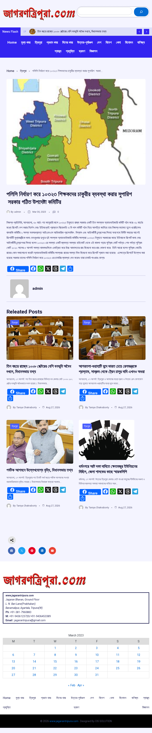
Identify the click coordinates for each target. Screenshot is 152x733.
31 (97, 675)
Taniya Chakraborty (26, 407)
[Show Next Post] (146, 31)
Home (10, 71)
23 (76, 668)
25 (117, 668)
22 (55, 668)
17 (97, 661)
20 (13, 668)
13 (13, 661)
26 (138, 668)
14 (34, 661)
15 (55, 661)
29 (55, 675)
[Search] (141, 11)
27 (13, 675)
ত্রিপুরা (23, 71)
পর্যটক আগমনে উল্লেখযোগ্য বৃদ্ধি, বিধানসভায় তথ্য (39, 470)
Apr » (80, 685)
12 (138, 655)
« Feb (71, 685)
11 (117, 655)
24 (97, 668)
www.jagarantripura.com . (64, 721)
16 (76, 661)
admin (17, 211)
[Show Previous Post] (139, 31)
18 (117, 661)
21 (34, 668)
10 (97, 655)
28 (34, 675)
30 (76, 675)
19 (138, 661)
